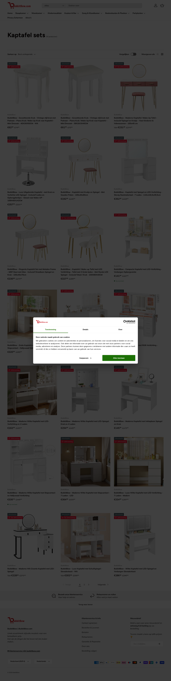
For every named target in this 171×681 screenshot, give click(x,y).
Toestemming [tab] (50, 329)
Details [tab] (85, 329)
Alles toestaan (119, 358)
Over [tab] (120, 329)
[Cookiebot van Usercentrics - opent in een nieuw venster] (125, 321)
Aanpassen (83, 358)
